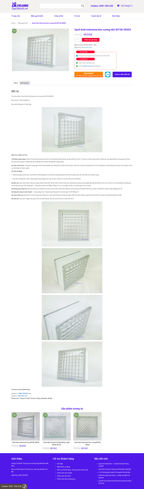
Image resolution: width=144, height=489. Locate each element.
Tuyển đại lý (96, 16)
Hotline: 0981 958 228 (102, 6)
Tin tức (77, 16)
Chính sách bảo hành (64, 476)
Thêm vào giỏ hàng (90, 40)
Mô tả (16, 83)
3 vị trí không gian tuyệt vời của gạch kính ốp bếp (114, 472)
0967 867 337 (22, 396)
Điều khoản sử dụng (63, 467)
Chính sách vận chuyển (64, 473)
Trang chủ (15, 16)
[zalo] (107, 74)
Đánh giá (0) (24, 83)
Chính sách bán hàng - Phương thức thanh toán (72, 470)
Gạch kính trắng (87, 47)
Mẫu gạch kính (37, 16)
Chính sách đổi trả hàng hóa (66, 479)
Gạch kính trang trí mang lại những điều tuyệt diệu (115, 469)
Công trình (58, 16)
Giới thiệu (116, 16)
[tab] (16, 83)
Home (13, 23)
